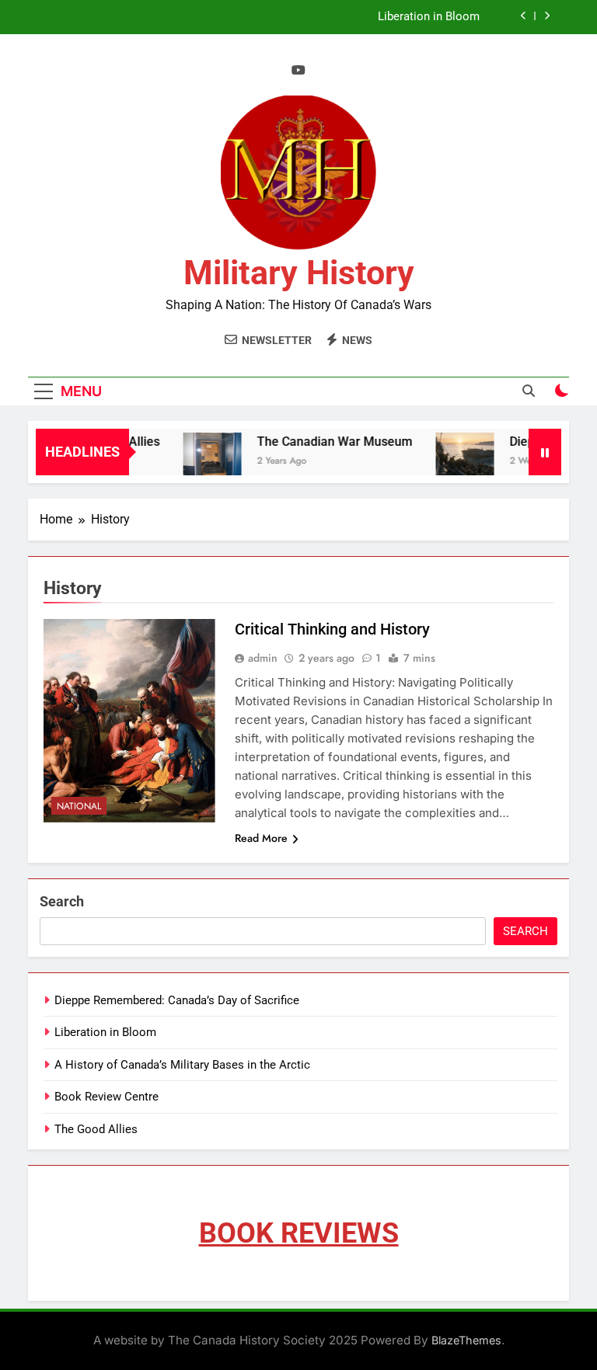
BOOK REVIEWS (299, 1233)
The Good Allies (96, 1129)
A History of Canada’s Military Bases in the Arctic (182, 1065)
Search (62, 901)
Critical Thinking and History (332, 629)
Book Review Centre (106, 1097)
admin (263, 658)
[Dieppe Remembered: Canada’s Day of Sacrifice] (455, 462)
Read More (261, 838)
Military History (298, 272)
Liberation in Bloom (429, 17)
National (79, 806)
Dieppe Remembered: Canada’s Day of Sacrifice (176, 1000)
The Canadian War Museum (325, 441)
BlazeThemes (466, 1340)
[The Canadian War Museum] (202, 462)
